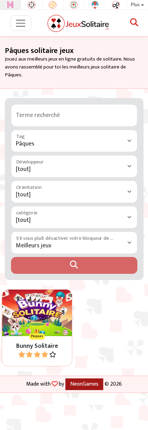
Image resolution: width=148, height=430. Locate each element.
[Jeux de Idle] (116, 5)
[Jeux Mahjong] (74, 5)
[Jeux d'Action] (31, 5)
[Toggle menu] (21, 23)
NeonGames (84, 383)
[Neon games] (10, 5)
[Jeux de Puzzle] (53, 5)
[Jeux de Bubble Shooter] (95, 5)
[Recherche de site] (134, 23)
